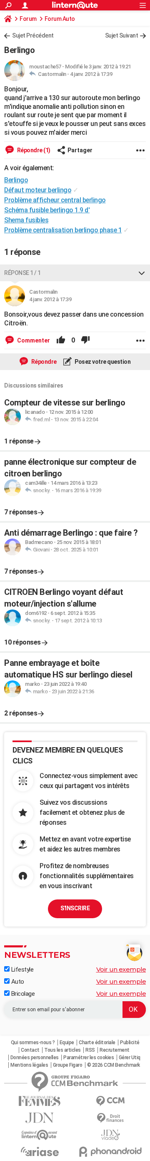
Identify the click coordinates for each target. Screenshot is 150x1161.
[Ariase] (39, 1151)
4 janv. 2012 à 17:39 (91, 74)
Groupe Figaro (67, 1065)
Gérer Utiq (129, 1057)
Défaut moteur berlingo (37, 190)
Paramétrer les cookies (88, 1057)
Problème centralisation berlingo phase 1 (63, 230)
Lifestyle (21, 969)
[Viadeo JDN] (110, 1135)
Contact (30, 1050)
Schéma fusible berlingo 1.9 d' (47, 210)
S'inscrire (75, 908)
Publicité (130, 1042)
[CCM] (110, 1101)
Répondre (43, 361)
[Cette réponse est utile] (60, 340)
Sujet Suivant (121, 35)
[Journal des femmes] (39, 1101)
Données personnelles (34, 1057)
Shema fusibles (26, 220)
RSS (90, 1050)
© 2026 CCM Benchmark (113, 1065)
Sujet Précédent (33, 35)
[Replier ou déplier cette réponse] (141, 273)
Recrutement (115, 1050)
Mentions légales (29, 1065)
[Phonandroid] (110, 1151)
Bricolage (22, 993)
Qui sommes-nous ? (33, 1042)
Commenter (33, 340)
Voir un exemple (121, 969)
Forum (28, 18)
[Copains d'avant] (39, 1135)
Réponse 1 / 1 (22, 272)
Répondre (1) (33, 150)
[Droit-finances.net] (110, 1118)
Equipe (67, 1042)
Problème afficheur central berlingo (55, 200)
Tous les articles (62, 1050)
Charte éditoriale (97, 1042)
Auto (17, 981)
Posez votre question (102, 361)
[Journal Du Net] (39, 1118)
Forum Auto (60, 18)
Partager (80, 150)
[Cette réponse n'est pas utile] (85, 340)
